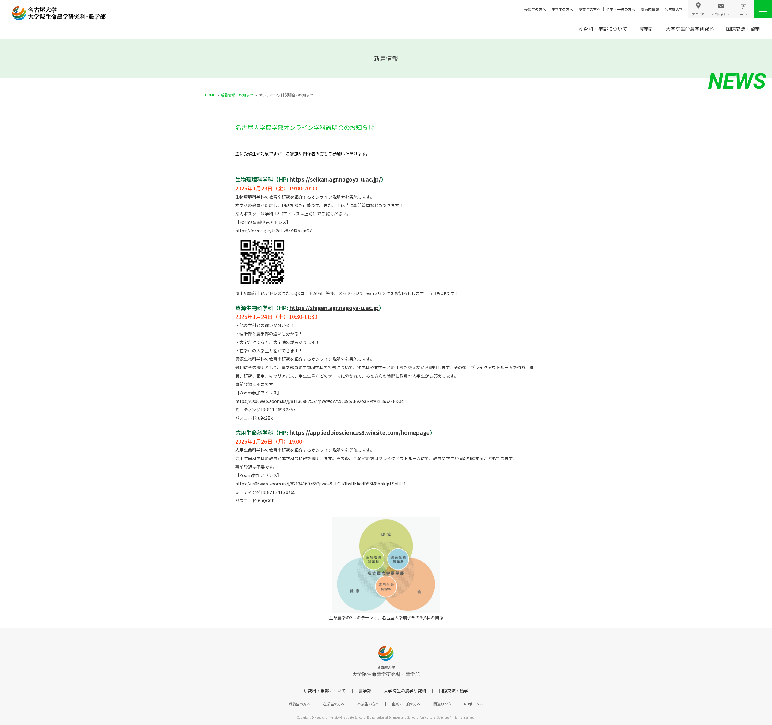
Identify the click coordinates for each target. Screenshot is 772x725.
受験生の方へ (535, 9)
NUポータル (473, 703)
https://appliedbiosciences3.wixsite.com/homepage (360, 432)
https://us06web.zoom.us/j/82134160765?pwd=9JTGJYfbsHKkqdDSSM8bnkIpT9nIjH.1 (320, 484)
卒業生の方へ (589, 9)
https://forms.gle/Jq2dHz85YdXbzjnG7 (273, 231)
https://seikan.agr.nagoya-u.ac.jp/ (335, 179)
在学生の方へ (562, 9)
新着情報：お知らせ (237, 94)
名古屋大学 (674, 9)
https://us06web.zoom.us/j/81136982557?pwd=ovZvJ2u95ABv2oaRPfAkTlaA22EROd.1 (321, 401)
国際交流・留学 (743, 28)
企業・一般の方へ (620, 9)
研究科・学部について (603, 28)
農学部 (646, 28)
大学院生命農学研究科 (690, 28)
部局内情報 (650, 9)
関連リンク (442, 703)
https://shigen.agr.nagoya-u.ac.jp (334, 308)
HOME (210, 94)
